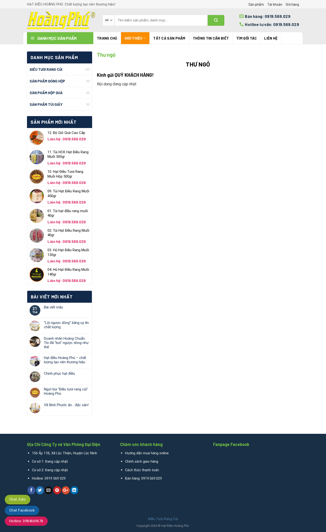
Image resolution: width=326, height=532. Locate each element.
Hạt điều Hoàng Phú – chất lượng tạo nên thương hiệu (65, 360)
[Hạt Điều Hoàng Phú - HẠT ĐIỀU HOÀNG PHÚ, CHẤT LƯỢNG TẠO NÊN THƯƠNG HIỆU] (61, 20)
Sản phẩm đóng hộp (47, 81)
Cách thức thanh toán (142, 470)
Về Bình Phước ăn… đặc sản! (66, 405)
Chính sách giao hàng (141, 462)
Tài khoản (274, 4)
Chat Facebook (22, 510)
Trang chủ (107, 38)
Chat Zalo (17, 499)
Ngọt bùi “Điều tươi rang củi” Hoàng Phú (66, 391)
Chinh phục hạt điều (59, 373)
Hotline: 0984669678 (26, 521)
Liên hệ (271, 38)
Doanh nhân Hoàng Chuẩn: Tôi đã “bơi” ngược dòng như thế (66, 342)
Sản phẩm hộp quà (46, 93)
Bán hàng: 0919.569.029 (143, 478)
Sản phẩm (256, 4)
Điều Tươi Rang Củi (46, 69)
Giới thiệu (134, 38)
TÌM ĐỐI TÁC (246, 38)
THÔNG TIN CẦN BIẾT (211, 38)
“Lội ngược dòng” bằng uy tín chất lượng (66, 325)
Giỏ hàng (292, 4)
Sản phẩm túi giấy (46, 104)
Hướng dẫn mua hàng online (147, 453)
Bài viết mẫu (53, 307)
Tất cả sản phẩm (169, 38)
